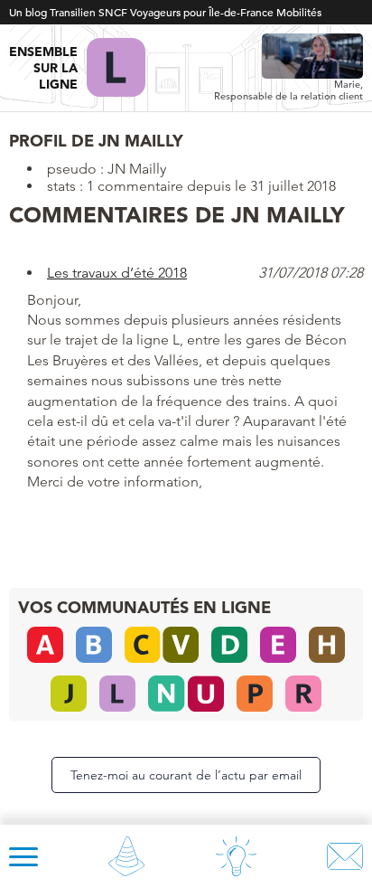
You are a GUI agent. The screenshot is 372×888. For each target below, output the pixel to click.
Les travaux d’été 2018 (117, 272)
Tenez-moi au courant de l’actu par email (186, 775)
